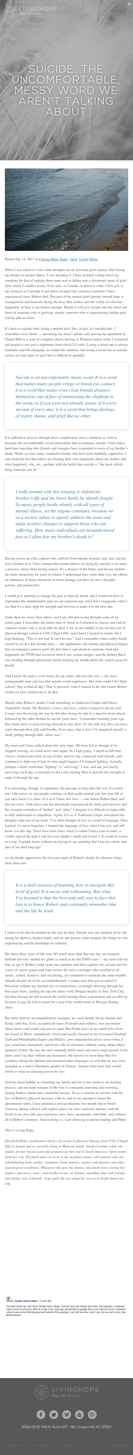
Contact (97, 1445)
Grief (73, 259)
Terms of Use (74, 1445)
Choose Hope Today (53, 259)
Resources (119, 1445)
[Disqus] (66, 1242)
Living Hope (88, 259)
